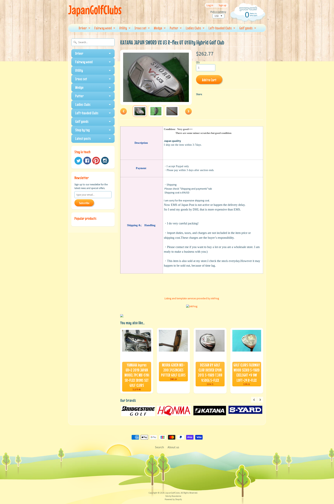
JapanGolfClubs (95, 10)
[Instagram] (105, 160)
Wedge (158, 28)
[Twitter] (78, 161)
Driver (83, 28)
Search (159, 447)
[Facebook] (87, 160)
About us (173, 447)
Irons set (140, 28)
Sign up (222, 5)
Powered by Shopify (173, 499)
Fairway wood (103, 28)
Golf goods (246, 28)
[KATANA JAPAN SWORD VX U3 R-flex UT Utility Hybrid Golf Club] (140, 111)
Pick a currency (218, 11)
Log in (210, 5)
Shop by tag (82, 130)
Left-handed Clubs (220, 28)
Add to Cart (209, 80)
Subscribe (84, 203)
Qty (198, 62)
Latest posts (83, 138)
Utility (123, 28)
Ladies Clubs (193, 28)
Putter (174, 28)
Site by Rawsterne (173, 496)
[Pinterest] (96, 160)
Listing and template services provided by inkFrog (191, 298)
